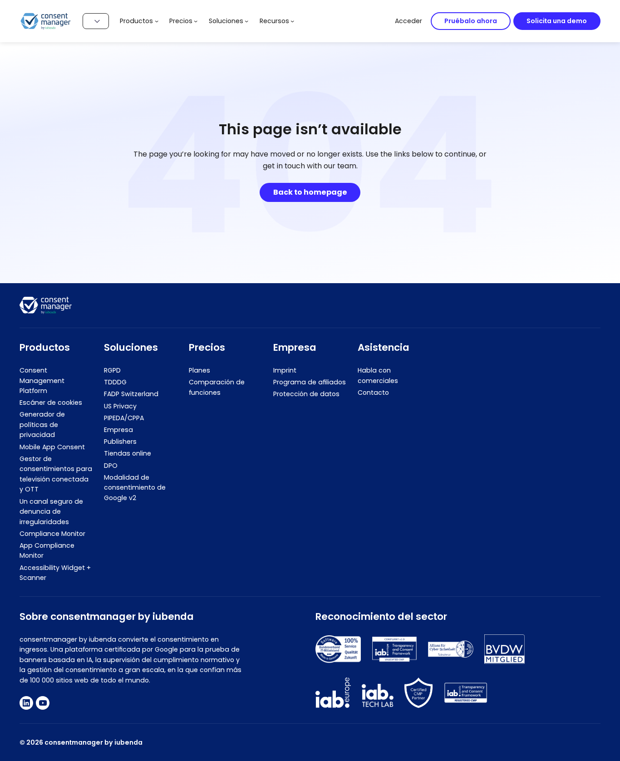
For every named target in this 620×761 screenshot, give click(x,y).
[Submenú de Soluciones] (246, 21)
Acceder (408, 20)
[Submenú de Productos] (156, 21)
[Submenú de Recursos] (292, 21)
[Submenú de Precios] (195, 21)
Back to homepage (310, 192)
